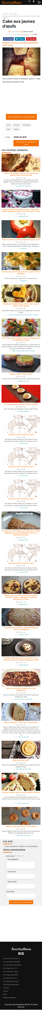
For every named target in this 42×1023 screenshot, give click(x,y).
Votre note (10, 856)
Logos (5, 991)
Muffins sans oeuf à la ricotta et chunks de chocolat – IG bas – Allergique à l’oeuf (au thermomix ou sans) (21, 598)
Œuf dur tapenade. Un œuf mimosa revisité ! (21, 405)
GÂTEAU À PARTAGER (28, 43)
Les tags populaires (10, 975)
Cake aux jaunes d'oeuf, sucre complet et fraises (21, 793)
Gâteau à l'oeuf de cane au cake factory (21, 827)
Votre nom (12, 872)
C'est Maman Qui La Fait (23, 769)
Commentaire (13, 860)
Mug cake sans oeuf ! (21, 761)
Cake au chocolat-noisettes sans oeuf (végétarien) (21, 690)
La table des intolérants (23, 186)
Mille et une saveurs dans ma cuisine (23, 351)
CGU (5, 995)
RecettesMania (11, 2)
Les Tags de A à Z (10, 969)
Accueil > (5, 14)
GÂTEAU (14, 43)
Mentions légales (9, 998)
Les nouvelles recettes (11, 962)
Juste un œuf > (13, 14)
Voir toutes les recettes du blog (26, 143)
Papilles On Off (23, 217)
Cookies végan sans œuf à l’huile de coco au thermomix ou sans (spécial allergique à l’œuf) (21, 659)
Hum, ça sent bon (23, 737)
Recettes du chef (23, 381)
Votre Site (10, 892)
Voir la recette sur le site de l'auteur (21, 117)
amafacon (23, 249)
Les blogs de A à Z (10, 978)
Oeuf (8, 125)
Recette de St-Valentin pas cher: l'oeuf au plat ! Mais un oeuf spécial (21, 305)
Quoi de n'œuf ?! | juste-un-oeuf (21, 435)
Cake (8, 130)
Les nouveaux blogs (10, 982)
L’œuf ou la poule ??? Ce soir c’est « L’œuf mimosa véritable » (21, 273)
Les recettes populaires (12, 965)
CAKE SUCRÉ (7, 45)
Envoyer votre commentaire (21, 903)
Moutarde (26, 125)
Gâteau (16, 130)
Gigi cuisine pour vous (23, 835)
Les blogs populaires (11, 985)
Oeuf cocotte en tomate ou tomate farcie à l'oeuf (21, 240)
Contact (6, 988)
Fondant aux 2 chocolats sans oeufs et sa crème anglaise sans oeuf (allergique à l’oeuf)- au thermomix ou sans (21, 533)
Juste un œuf (23, 444)
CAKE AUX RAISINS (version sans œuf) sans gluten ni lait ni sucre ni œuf (21, 175)
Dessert (16, 125)
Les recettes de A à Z (11, 959)
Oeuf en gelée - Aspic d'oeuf (21, 374)
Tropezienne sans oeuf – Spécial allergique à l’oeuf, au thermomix (21, 629)
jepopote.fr (23, 281)
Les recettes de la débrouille (23, 699)
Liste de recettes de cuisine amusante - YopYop (23, 315)
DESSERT (6, 43)
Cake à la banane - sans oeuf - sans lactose (21, 723)
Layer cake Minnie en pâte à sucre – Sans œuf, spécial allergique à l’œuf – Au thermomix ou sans (21, 211)
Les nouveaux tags (10, 972)
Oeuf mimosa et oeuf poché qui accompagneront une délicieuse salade (21, 339)
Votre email (12, 882)
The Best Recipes (23, 411)
